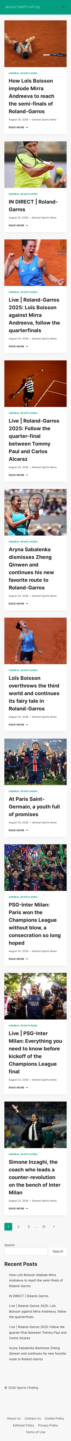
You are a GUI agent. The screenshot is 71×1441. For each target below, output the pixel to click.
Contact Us (33, 1418)
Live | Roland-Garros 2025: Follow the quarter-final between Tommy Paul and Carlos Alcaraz (38, 1332)
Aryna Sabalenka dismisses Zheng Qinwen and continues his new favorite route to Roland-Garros (37, 1353)
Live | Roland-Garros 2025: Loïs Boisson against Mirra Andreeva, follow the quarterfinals (34, 315)
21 (44, 1227)
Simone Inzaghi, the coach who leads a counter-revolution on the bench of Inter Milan (34, 1177)
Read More (18, 127)
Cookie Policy (54, 1418)
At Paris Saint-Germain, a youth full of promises (34, 806)
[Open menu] (63, 7)
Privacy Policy (48, 1425)
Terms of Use (35, 1432)
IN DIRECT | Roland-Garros (28, 1296)
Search (9, 1245)
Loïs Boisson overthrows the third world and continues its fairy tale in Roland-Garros (34, 693)
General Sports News (23, 73)
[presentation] (35, 43)
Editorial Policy (23, 1425)
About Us (14, 1418)
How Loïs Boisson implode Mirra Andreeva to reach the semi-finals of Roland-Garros (31, 96)
